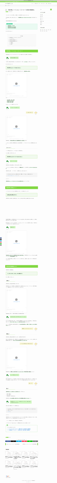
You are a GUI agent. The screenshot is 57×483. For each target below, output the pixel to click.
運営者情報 (33, 480)
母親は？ (12, 43)
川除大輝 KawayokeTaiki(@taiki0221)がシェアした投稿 (16, 138)
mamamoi (9, 411)
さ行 (44, 29)
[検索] (51, 1)
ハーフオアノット (9, 3)
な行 (48, 29)
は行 (50, 29)
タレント (42, 19)
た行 (46, 29)
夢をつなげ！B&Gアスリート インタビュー (13, 175)
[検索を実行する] (51, 9)
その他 (42, 16)
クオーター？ (12, 38)
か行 (42, 29)
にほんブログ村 (8, 477)
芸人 (41, 24)
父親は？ (12, 42)
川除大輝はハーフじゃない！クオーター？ (15, 37)
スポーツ (7, 11)
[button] (8, 441)
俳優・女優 (42, 21)
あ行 (40, 29)
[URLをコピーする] (35, 441)
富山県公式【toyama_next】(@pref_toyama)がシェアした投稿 (16, 253)
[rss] (50, 1)
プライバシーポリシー (24, 480)
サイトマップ (29, 480)
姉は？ (12, 44)
